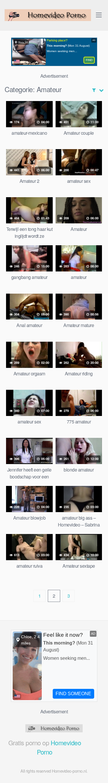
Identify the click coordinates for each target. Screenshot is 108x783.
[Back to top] (98, 770)
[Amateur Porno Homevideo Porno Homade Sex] (48, 15)
